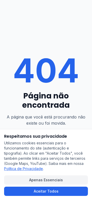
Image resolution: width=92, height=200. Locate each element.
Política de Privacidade (23, 168)
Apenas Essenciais (46, 180)
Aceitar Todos (46, 191)
